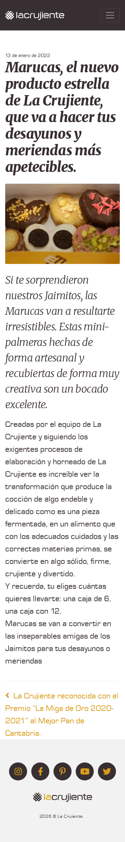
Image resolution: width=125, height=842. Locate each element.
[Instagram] (18, 771)
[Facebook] (40, 771)
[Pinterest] (62, 771)
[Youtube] (85, 771)
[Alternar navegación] (110, 15)
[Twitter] (107, 771)
